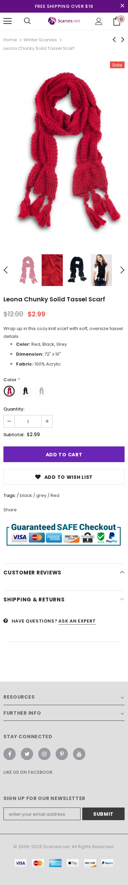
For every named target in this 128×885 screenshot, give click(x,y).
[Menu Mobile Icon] (7, 21)
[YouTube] (79, 754)
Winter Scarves (40, 40)
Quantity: (14, 409)
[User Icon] (98, 21)
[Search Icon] (27, 21)
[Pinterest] (62, 754)
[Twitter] (27, 754)
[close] (122, 6)
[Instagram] (44, 754)
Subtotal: (14, 434)
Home (10, 40)
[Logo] (64, 21)
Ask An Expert (77, 621)
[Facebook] (9, 754)
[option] (64, 152)
